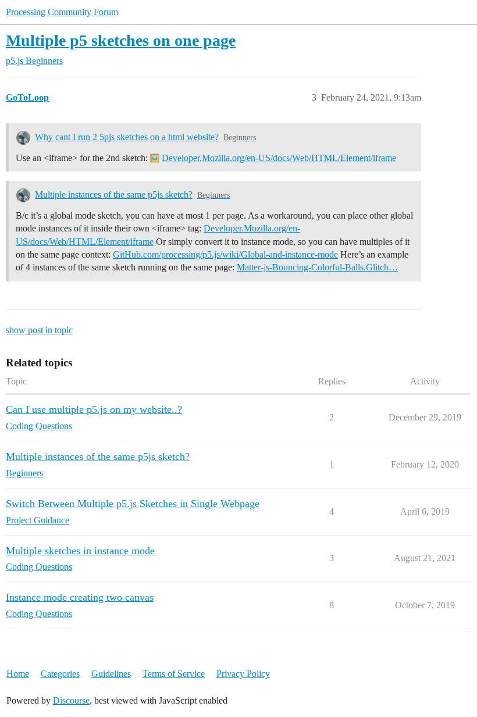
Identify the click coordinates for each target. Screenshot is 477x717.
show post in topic (39, 330)
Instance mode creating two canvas (80, 597)
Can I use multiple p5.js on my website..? (94, 409)
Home (17, 674)
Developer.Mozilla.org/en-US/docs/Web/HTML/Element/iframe (279, 158)
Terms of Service (174, 674)
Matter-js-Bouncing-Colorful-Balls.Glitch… (317, 267)
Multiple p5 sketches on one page (121, 40)
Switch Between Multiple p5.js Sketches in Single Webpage (132, 503)
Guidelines (111, 674)
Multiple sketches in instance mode (80, 551)
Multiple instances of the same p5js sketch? (114, 194)
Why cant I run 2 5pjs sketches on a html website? (127, 137)
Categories (60, 674)
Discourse (71, 700)
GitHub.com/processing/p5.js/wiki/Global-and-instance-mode (225, 254)
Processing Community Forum (62, 12)
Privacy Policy (243, 674)
